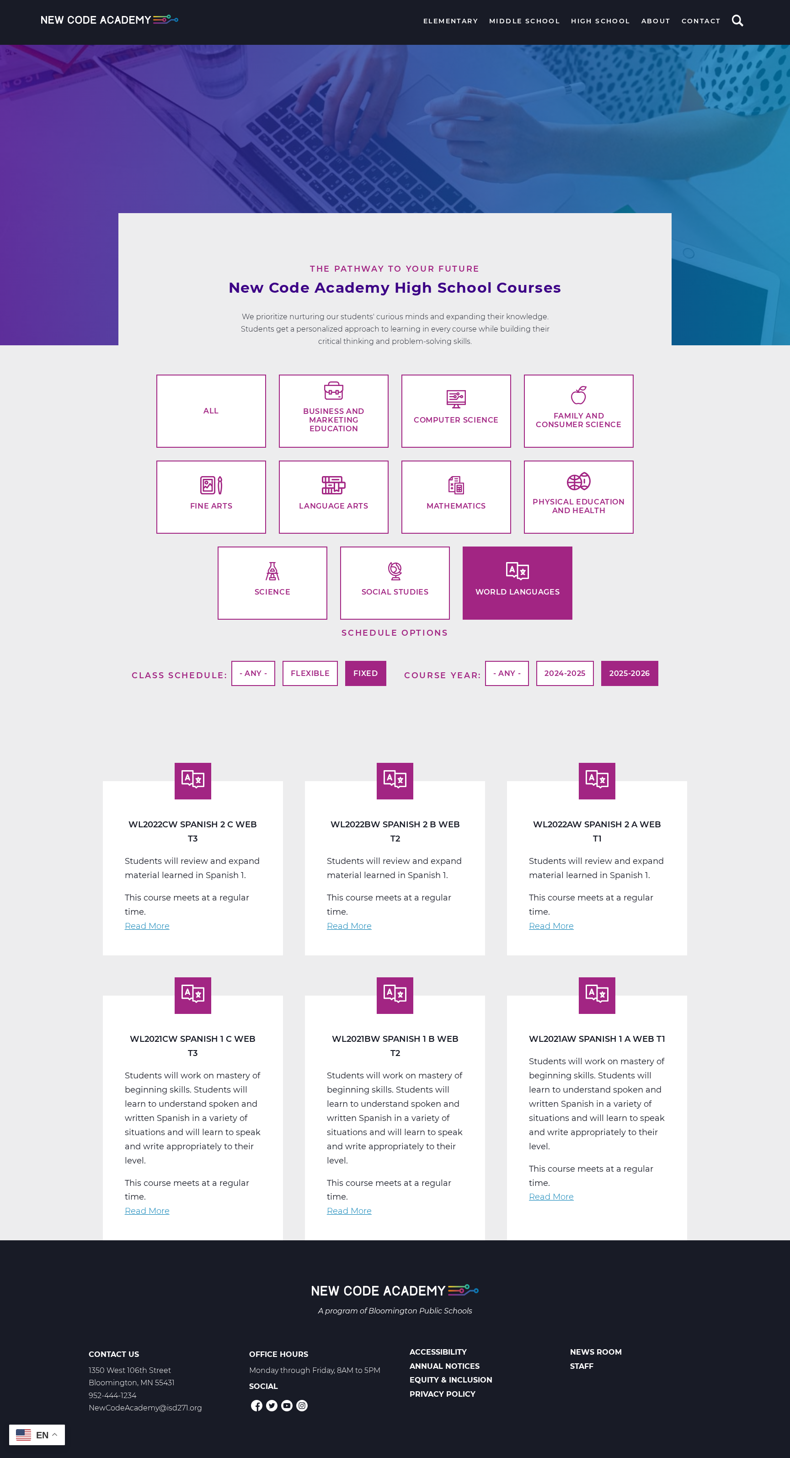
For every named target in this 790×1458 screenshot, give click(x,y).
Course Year (441, 675)
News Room (596, 1352)
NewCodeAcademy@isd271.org (145, 1408)
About (656, 21)
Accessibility (438, 1352)
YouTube (286, 1405)
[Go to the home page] (395, 1291)
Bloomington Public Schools (420, 1311)
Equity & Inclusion (451, 1380)
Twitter (271, 1405)
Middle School (524, 21)
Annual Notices (445, 1366)
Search (738, 21)
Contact (701, 21)
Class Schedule (178, 675)
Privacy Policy (442, 1394)
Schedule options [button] (395, 633)
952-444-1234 (112, 1395)
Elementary (450, 21)
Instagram (302, 1405)
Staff (581, 1366)
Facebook (256, 1405)
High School (600, 21)
